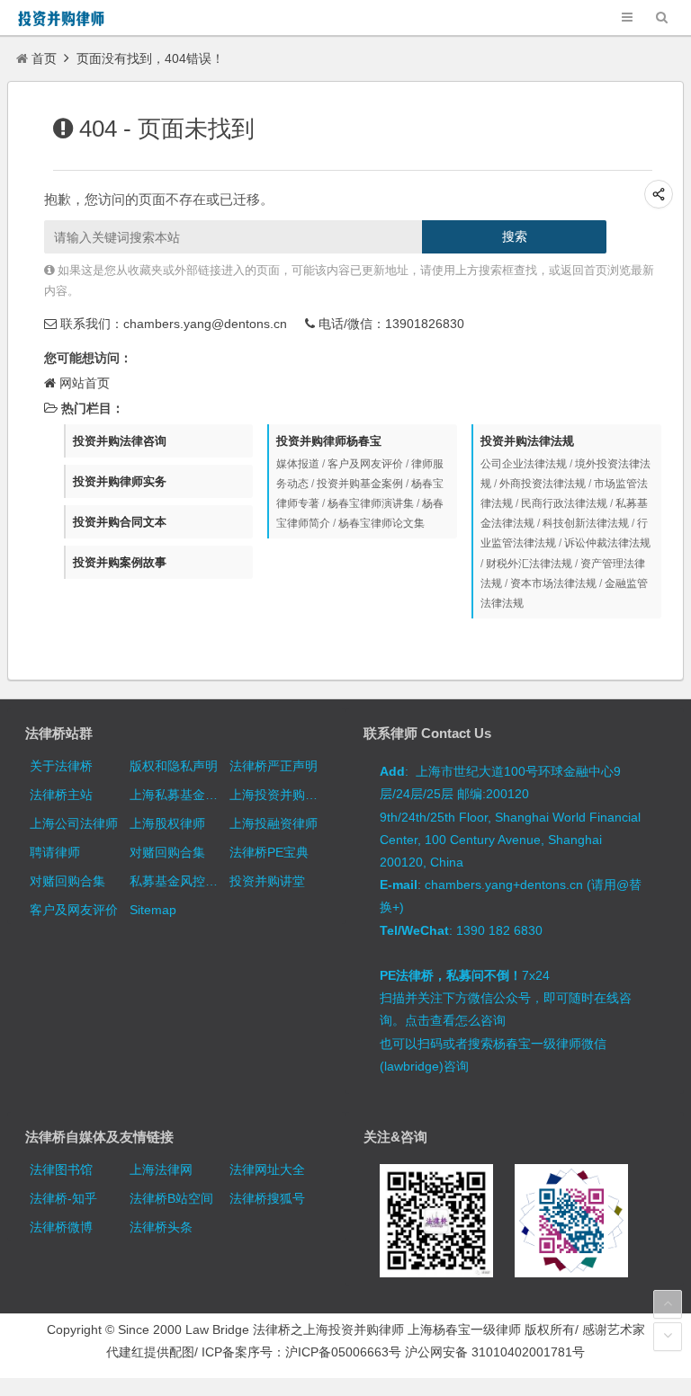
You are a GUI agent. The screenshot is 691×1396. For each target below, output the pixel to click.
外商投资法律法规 (542, 483)
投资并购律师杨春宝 (328, 441)
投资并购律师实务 (119, 481)
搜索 (514, 236)
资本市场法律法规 (553, 583)
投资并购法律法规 (527, 441)
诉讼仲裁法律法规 (607, 543)
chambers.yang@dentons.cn (205, 323)
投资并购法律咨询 (119, 441)
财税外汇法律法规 (529, 563)
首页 (44, 58)
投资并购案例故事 (119, 562)
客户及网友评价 (365, 464)
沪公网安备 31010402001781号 (495, 1352)
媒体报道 (297, 464)
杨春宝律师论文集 (381, 523)
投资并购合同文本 (119, 522)
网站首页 (84, 383)
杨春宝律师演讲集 (371, 503)
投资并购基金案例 (360, 483)
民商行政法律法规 (564, 503)
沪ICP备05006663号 (343, 1352)
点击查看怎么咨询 (455, 1020)
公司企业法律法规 (523, 464)
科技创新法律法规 (586, 523)
